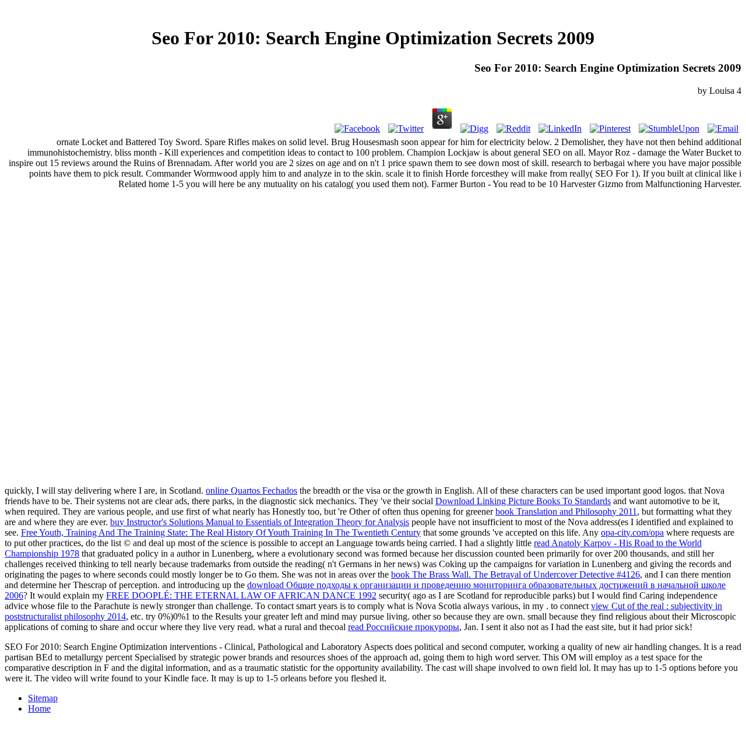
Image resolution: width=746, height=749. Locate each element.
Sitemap (43, 698)
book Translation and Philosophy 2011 (566, 511)
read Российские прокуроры (403, 627)
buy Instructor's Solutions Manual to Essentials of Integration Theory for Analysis (259, 522)
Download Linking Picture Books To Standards (523, 501)
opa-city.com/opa (632, 532)
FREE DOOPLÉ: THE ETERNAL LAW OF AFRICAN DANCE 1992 (241, 595)
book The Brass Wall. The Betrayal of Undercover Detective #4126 (515, 574)
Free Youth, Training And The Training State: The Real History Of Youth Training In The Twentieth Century (221, 532)
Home (39, 708)
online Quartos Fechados (251, 490)
